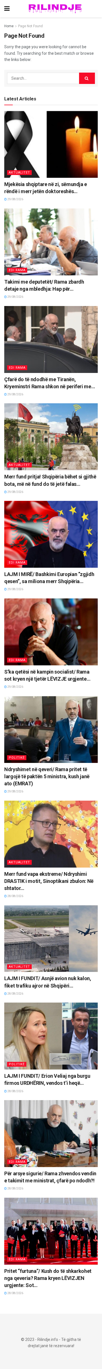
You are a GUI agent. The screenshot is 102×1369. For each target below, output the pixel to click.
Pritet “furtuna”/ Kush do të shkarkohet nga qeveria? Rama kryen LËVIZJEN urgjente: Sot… (48, 1278)
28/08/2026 (15, 896)
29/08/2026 (15, 199)
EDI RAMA (17, 270)
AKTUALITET (19, 172)
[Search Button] (87, 78)
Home (9, 26)
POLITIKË (17, 758)
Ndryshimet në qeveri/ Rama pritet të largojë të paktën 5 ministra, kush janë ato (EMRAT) (47, 776)
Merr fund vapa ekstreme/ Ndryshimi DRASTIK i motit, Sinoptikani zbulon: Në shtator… (49, 881)
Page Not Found (30, 26)
